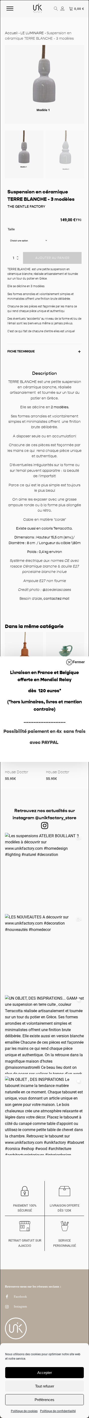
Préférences (44, 1400)
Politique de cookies (24, 1411)
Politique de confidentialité (58, 1411)
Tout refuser (44, 1386)
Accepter (44, 1373)
